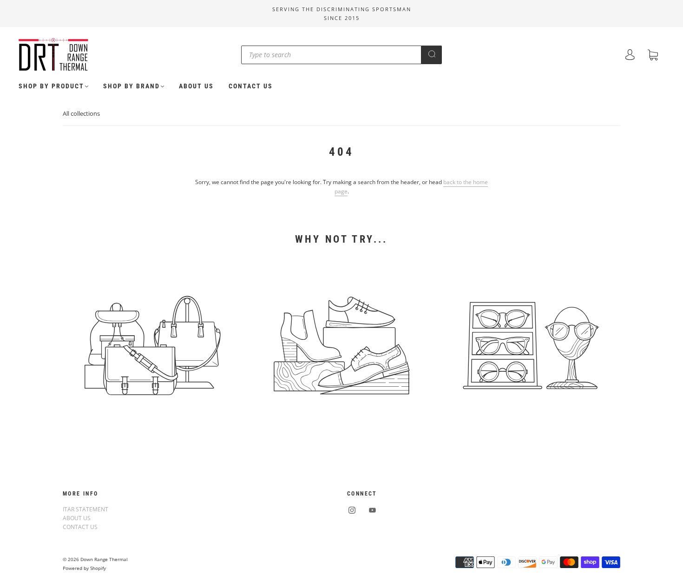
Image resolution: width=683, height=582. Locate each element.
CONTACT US (251, 86)
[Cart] (652, 56)
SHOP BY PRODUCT (51, 86)
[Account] (630, 55)
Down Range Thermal (104, 559)
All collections (81, 113)
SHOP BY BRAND (131, 86)
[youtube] (372, 510)
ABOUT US (196, 86)
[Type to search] (331, 55)
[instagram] (352, 510)
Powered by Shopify (84, 568)
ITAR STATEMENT (85, 509)
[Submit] (431, 54)
